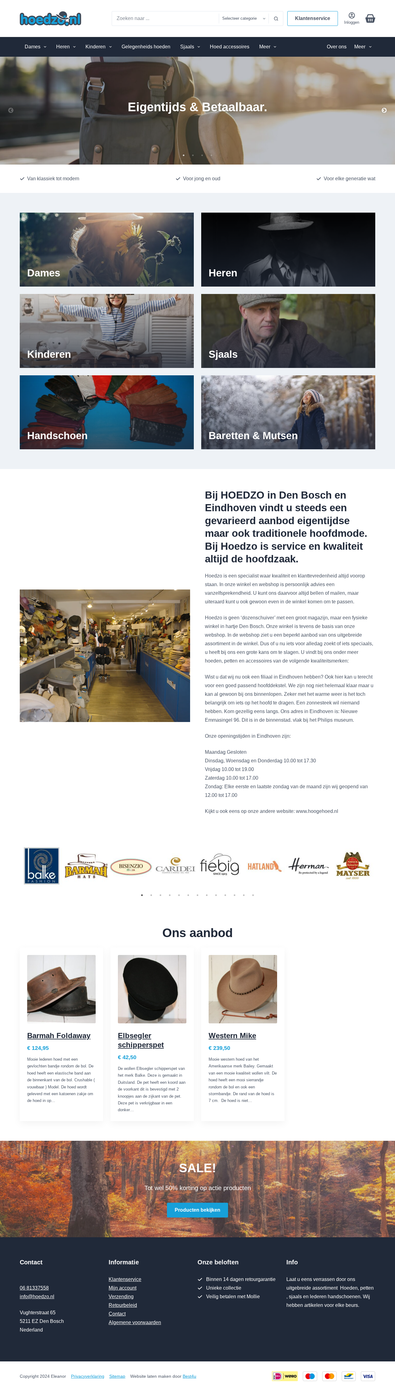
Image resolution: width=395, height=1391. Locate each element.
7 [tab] (197, 895)
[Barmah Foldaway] (61, 989)
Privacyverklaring (87, 1376)
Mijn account (122, 1288)
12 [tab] (244, 895)
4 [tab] (211, 155)
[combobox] (165, 18)
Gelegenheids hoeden (146, 46)
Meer (264, 46)
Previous (11, 111)
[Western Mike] (243, 989)
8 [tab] (207, 895)
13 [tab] (253, 895)
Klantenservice (312, 18)
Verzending (121, 1296)
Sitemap (117, 1376)
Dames (32, 46)
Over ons (337, 46)
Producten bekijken (197, 1210)
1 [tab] (184, 155)
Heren (63, 46)
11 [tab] (234, 895)
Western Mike (232, 1035)
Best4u (189, 1376)
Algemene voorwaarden (135, 1322)
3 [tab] (202, 155)
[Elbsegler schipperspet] (152, 989)
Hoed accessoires (229, 46)
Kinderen (95, 46)
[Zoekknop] (276, 18)
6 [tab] (188, 895)
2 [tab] (193, 155)
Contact (117, 1313)
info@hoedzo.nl (37, 1296)
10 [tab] (225, 895)
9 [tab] (216, 895)
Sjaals (187, 46)
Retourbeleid (123, 1305)
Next (384, 111)
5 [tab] (179, 895)
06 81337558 (34, 1288)
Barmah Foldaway (58, 1035)
